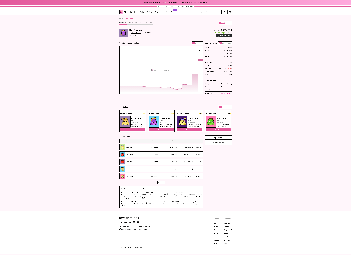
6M (199, 43)
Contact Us (227, 226)
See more (161, 183)
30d (226, 43)
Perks (215, 243)
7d (223, 43)
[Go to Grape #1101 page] (122, 154)
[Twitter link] (121, 222)
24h (220, 43)
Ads (225, 243)
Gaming (229, 84)
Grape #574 (154, 113)
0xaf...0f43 (191, 124)
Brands (215, 226)
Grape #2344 (211, 113)
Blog (214, 223)
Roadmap (227, 233)
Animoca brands (226, 87)
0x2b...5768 (187, 162)
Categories (216, 237)
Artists (215, 233)
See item (132, 130)
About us (227, 223)
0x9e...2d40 (163, 124)
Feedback (227, 237)
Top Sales (216, 240)
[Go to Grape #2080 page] (122, 147)
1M (193, 43)
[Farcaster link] (138, 222)
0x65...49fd (220, 124)
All (201, 43)
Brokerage (227, 240)
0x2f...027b (187, 147)
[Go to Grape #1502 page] (122, 161)
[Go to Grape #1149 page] (122, 176)
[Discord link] (125, 222)
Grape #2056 (126, 113)
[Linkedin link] (134, 222)
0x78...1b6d (187, 176)
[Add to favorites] (137, 35)
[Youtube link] (129, 222)
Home (121, 18)
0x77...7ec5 (198, 147)
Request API (228, 230)
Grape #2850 (183, 113)
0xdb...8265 (142, 124)
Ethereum (228, 90)
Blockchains (217, 230)
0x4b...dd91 (227, 124)
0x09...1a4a (187, 154)
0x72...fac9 (134, 124)
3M (196, 43)
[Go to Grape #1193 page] (122, 169)
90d (229, 43)
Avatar (223, 84)
